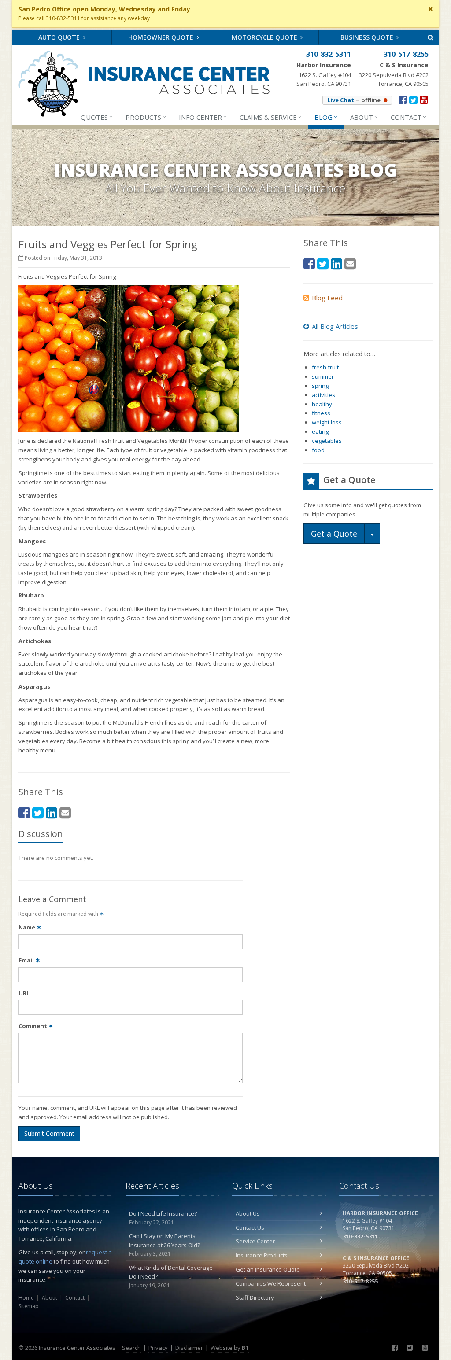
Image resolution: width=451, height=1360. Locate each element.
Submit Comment (49, 1133)
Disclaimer (189, 1348)
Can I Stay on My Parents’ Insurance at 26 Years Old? (164, 1245)
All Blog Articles (335, 326)
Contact (408, 117)
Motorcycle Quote (265, 37)
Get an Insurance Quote (268, 1269)
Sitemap (28, 1306)
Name (29, 927)
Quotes (97, 117)
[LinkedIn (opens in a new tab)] (51, 812)
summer (323, 376)
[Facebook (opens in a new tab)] (403, 99)
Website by (230, 1348)
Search (131, 1348)
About (364, 117)
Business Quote (367, 37)
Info (203, 117)
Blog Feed (327, 297)
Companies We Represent (271, 1283)
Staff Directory (255, 1297)
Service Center (255, 1241)
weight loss (327, 422)
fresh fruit (325, 367)
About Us (248, 1213)
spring (320, 386)
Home (26, 1297)
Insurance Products (262, 1255)
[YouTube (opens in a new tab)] (424, 99)
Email (29, 960)
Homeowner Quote (161, 37)
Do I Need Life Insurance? (163, 1217)
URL (24, 993)
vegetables (327, 441)
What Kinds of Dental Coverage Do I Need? (171, 1277)
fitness (321, 413)
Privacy (158, 1348)
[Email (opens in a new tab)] (65, 812)
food (318, 450)
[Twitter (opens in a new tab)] (413, 99)
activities (323, 395)
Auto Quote (59, 37)
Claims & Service (271, 117)
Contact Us (250, 1227)
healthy (322, 404)
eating (320, 431)
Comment (35, 1026)
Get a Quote (334, 533)
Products (146, 117)
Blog (325, 117)
